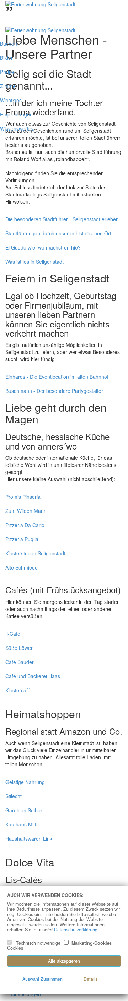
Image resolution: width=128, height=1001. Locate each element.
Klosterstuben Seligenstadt (35, 553)
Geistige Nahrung (25, 781)
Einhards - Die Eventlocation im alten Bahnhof (56, 376)
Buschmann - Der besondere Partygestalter (54, 390)
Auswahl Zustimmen (42, 979)
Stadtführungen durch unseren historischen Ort (58, 233)
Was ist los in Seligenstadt (34, 261)
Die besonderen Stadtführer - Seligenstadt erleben (62, 219)
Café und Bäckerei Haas (32, 676)
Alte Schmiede (21, 567)
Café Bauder (19, 661)
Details (90, 979)
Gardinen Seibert (24, 810)
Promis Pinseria (23, 496)
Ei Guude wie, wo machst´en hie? (43, 247)
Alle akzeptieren (64, 961)
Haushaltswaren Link (28, 838)
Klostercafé (18, 690)
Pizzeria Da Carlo (24, 524)
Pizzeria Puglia (21, 539)
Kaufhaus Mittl (21, 824)
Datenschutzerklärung (75, 929)
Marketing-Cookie (89, 943)
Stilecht (13, 796)
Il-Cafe (12, 633)
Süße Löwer (19, 647)
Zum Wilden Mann (26, 510)
